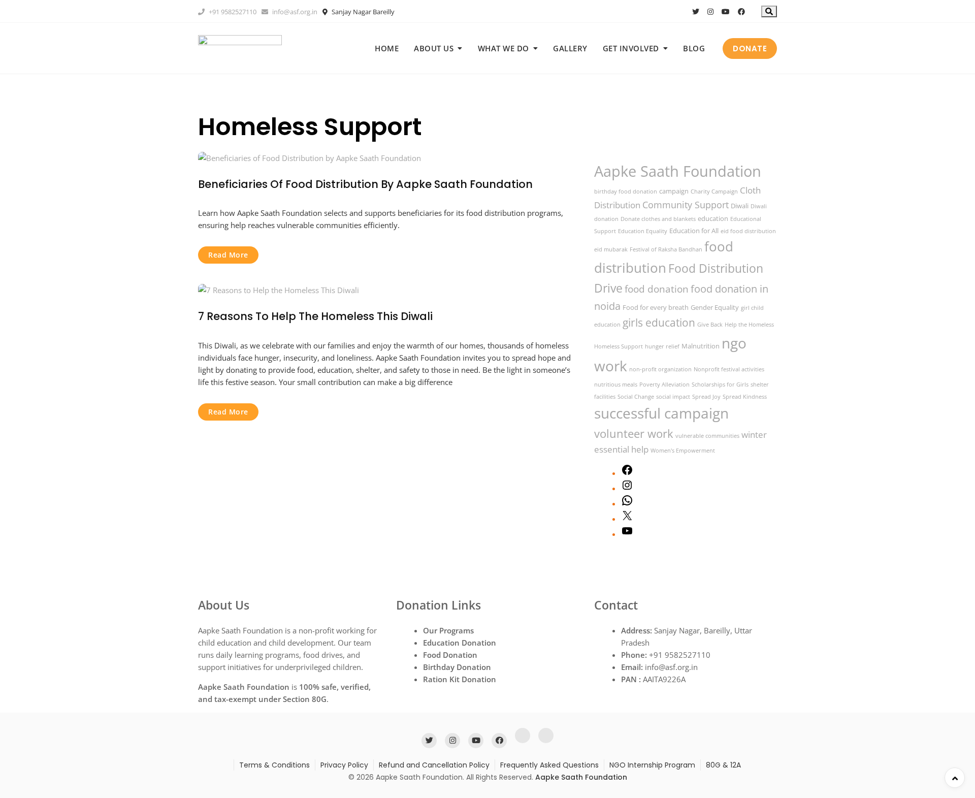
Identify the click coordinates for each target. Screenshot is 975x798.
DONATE (750, 48)
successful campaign (661, 413)
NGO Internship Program (652, 765)
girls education (659, 322)
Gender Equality (715, 307)
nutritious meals (615, 384)
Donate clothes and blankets (658, 218)
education (713, 218)
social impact (673, 396)
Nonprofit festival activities (729, 369)
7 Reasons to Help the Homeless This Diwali (315, 316)
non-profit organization (660, 369)
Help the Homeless (749, 324)
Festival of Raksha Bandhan (666, 249)
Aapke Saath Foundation (677, 171)
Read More (228, 255)
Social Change (636, 396)
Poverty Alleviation (664, 384)
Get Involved (631, 48)
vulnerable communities (707, 435)
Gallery (570, 48)
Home (387, 48)
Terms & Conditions (274, 765)
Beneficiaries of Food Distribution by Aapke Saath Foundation (365, 184)
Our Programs (448, 630)
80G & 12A (723, 765)
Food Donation (450, 655)
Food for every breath (656, 307)
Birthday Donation (457, 667)
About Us (433, 48)
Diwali (740, 205)
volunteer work (633, 433)
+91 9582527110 (231, 11)
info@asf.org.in (294, 11)
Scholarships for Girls (720, 384)
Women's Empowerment (683, 450)
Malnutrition (700, 345)
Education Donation (459, 642)
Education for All (694, 230)
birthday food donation (625, 191)
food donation (657, 289)
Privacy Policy (344, 765)
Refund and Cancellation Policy (434, 765)
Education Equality (642, 231)
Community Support (685, 204)
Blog (694, 48)
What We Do (503, 48)
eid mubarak (611, 249)
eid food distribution (748, 231)
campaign (674, 191)
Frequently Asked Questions (549, 765)
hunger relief (662, 346)
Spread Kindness (745, 396)
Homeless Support (618, 346)
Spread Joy (706, 396)
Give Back (710, 324)
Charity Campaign (714, 191)
